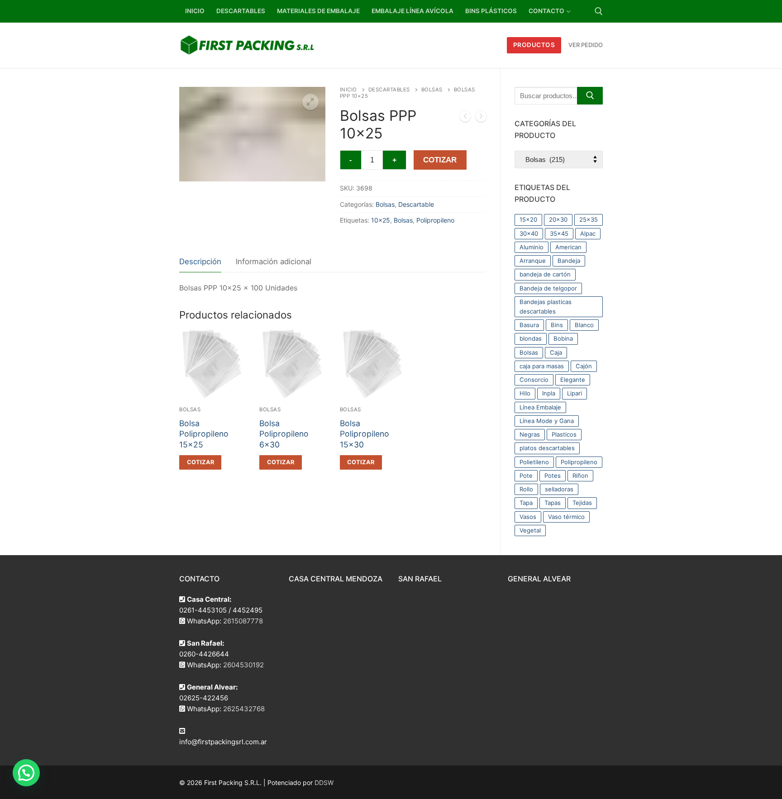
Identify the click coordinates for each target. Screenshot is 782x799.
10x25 (380, 220)
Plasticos (564, 434)
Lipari (574, 393)
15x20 (528, 219)
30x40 (529, 233)
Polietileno (534, 462)
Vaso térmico (566, 516)
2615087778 (243, 621)
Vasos (528, 516)
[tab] (200, 262)
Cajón (584, 366)
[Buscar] (590, 96)
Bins (557, 324)
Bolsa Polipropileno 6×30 (284, 434)
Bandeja (569, 260)
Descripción (200, 261)
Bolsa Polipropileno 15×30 (364, 434)
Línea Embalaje (540, 407)
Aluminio (532, 247)
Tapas (552, 502)
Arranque (533, 260)
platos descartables (547, 448)
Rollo (526, 489)
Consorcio (534, 379)
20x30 (558, 219)
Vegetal (530, 530)
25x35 (588, 219)
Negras (530, 434)
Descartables (389, 89)
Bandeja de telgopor (548, 288)
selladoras (559, 489)
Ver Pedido (585, 44)
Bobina (563, 338)
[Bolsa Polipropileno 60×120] (465, 118)
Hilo (525, 393)
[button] (310, 102)
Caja (556, 352)
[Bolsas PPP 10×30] (481, 118)
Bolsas (432, 89)
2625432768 (244, 708)
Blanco (584, 324)
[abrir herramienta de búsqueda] (599, 11)
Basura (529, 324)
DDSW (324, 782)
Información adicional (273, 261)
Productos (534, 44)
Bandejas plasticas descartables (546, 306)
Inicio (348, 89)
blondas (531, 338)
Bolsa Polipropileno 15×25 (204, 434)
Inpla (548, 393)
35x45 (559, 233)
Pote (526, 475)
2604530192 (243, 665)
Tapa (526, 502)
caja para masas (542, 366)
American (568, 247)
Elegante (572, 379)
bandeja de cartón (545, 274)
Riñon (580, 475)
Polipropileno (435, 220)
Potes (552, 475)
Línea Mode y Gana (547, 420)
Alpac (588, 233)
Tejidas (582, 502)
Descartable (416, 204)
